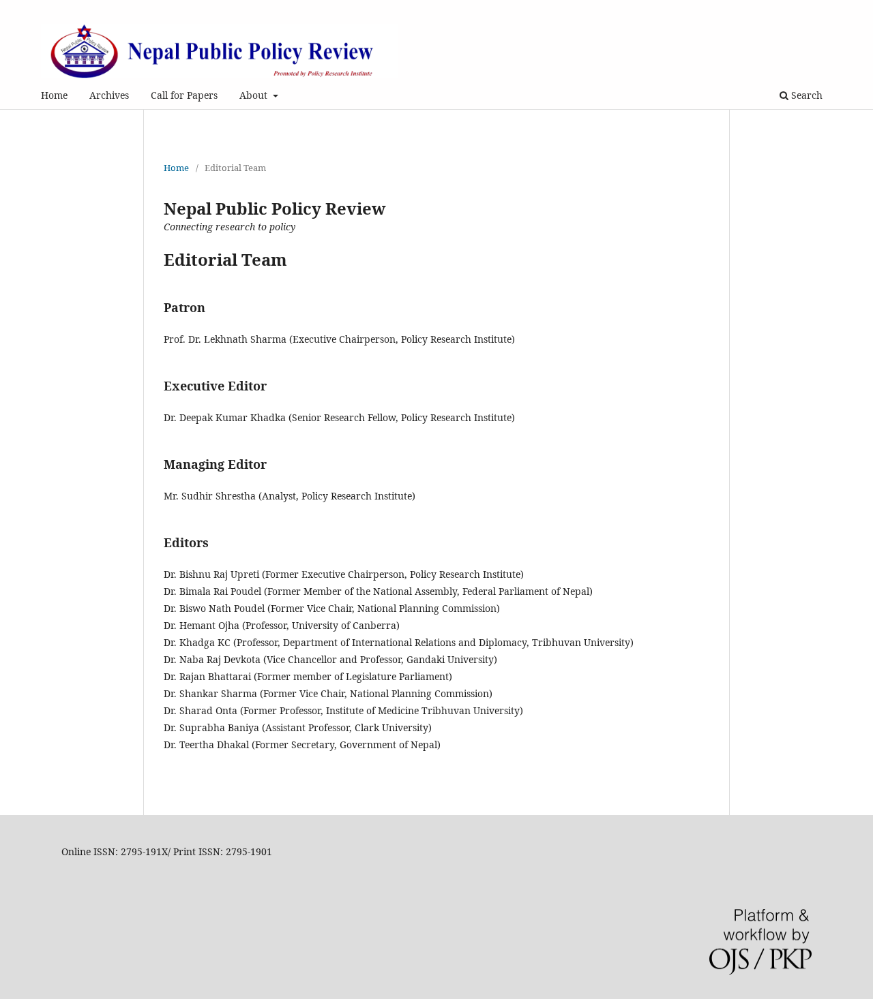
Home (54, 95)
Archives (109, 95)
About (254, 95)
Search (805, 95)
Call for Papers (184, 95)
